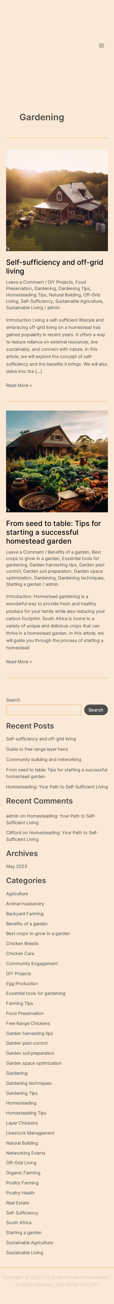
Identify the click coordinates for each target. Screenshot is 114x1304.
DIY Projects (60, 282)
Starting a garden (24, 584)
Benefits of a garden (68, 552)
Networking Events (26, 1153)
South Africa (18, 1222)
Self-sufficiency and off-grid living (41, 739)
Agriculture (17, 893)
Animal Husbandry (25, 903)
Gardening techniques (81, 578)
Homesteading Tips (26, 295)
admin (12, 816)
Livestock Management (30, 1133)
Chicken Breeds (22, 943)
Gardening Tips (74, 288)
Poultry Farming (22, 1183)
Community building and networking (43, 759)
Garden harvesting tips (53, 565)
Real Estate (17, 1203)
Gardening (45, 288)
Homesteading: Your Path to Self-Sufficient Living (57, 787)
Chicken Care (20, 953)
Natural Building (65, 295)
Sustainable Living (24, 307)
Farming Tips (19, 1003)
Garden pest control (26, 1043)
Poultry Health (20, 1193)
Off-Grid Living (21, 1163)
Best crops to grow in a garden (38, 933)
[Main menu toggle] (101, 45)
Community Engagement (32, 963)
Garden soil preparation (47, 571)
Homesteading (21, 1103)
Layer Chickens (22, 1123)
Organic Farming (23, 1173)
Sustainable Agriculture (78, 301)
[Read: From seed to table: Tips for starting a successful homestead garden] (57, 461)
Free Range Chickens (28, 1023)
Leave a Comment (25, 282)
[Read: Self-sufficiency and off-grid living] (57, 200)
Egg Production (22, 983)
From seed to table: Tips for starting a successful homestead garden (53, 532)
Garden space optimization (34, 1063)
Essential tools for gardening (35, 993)
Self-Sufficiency (37, 301)
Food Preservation (25, 1013)
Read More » (19, 385)
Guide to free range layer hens (37, 749)
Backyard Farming (24, 914)
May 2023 (16, 866)
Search (13, 700)
